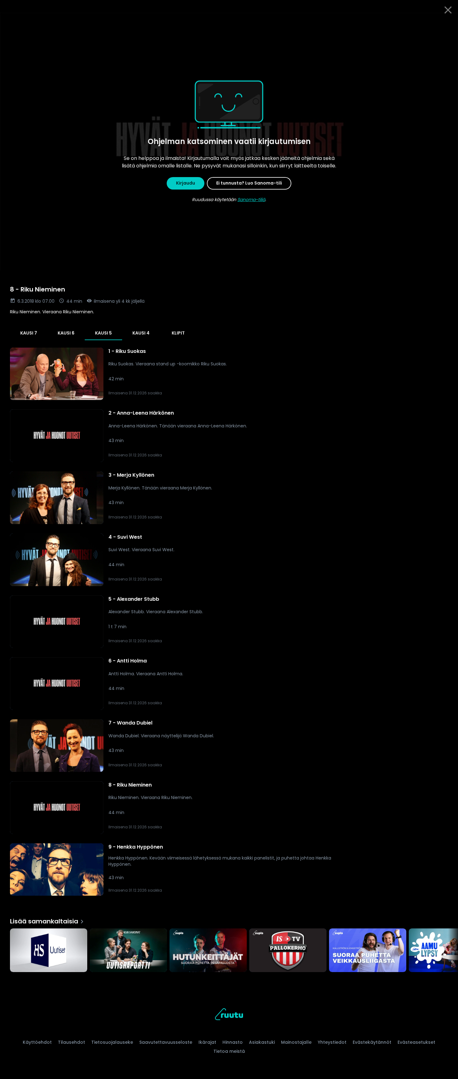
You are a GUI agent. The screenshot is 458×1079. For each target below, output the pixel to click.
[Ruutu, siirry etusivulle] (229, 1015)
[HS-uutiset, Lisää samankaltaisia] (48, 950)
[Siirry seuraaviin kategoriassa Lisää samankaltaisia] (448, 950)
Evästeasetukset (416, 1042)
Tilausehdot (71, 1042)
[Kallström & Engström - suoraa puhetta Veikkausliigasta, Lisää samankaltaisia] (367, 950)
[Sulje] (448, 10)
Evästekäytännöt (372, 1042)
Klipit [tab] (178, 333)
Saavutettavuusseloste (165, 1042)
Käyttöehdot (37, 1042)
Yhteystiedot (332, 1042)
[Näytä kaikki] (229, 948)
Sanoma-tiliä (251, 199)
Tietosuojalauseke (112, 1042)
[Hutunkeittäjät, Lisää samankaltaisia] (208, 950)
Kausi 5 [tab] (103, 333)
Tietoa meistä (229, 1051)
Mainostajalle (296, 1042)
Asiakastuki (262, 1042)
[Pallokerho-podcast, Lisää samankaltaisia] (288, 950)
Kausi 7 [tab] (28, 333)
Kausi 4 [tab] (141, 333)
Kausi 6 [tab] (66, 333)
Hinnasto (232, 1042)
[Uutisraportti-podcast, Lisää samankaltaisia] (128, 950)
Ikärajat (207, 1042)
